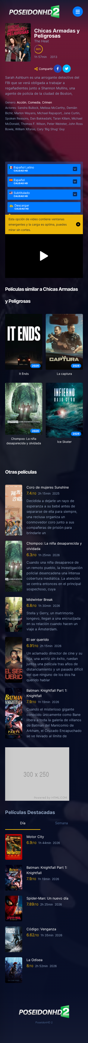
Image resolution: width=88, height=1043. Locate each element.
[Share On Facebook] (58, 69)
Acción (21, 102)
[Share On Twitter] (67, 69)
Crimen (47, 102)
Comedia (34, 102)
